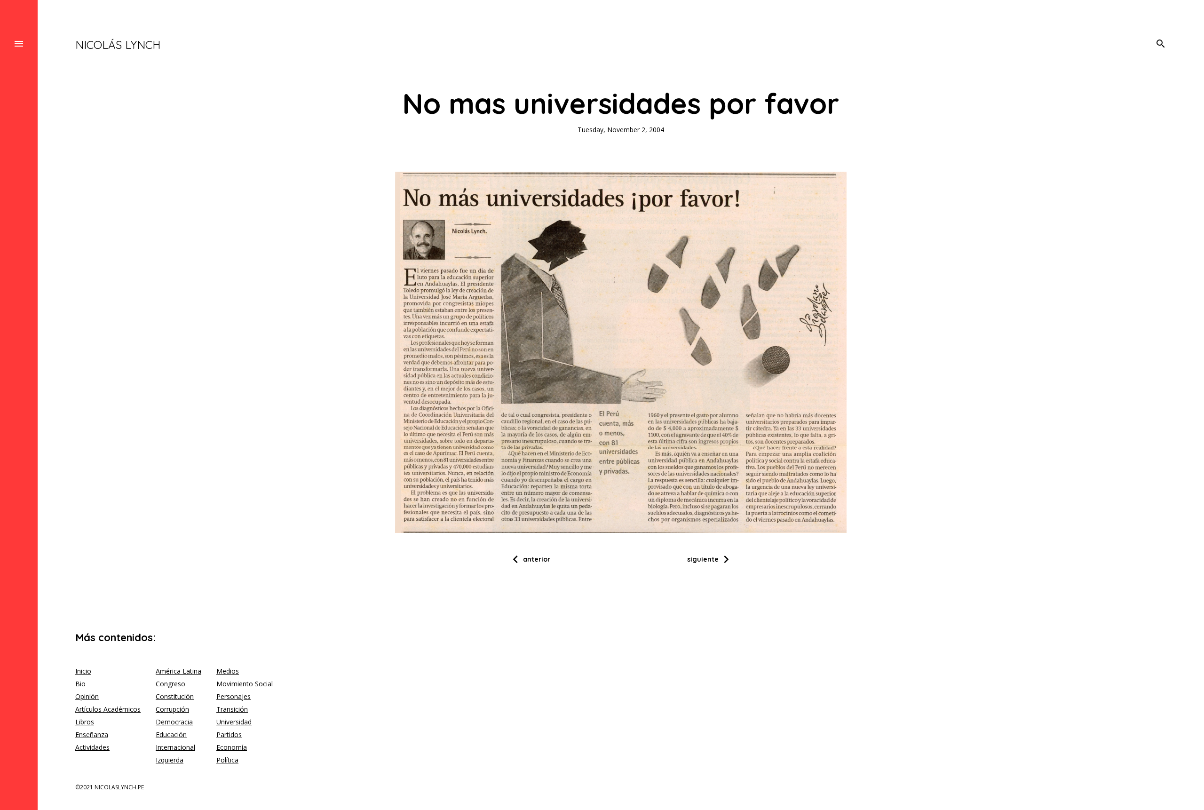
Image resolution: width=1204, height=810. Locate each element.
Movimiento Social (244, 683)
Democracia (174, 721)
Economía (231, 747)
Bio (80, 683)
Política (227, 759)
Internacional (175, 747)
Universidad (234, 721)
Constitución (175, 696)
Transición (232, 709)
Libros (84, 721)
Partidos (229, 734)
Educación (171, 734)
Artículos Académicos (108, 709)
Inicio (83, 671)
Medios (227, 671)
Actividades (92, 747)
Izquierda (169, 759)
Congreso (170, 683)
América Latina (178, 671)
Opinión (87, 696)
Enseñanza (91, 734)
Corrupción (172, 709)
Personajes (233, 696)
